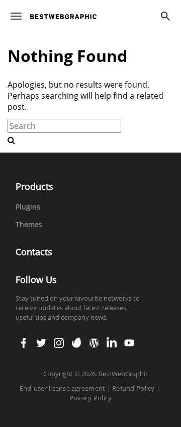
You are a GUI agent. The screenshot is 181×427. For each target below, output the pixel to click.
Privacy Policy (90, 397)
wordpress (94, 339)
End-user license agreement (63, 388)
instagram (59, 339)
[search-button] (11, 140)
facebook (24, 339)
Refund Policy (133, 388)
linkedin (112, 339)
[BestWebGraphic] (63, 17)
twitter (41, 339)
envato (76, 339)
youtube (129, 339)
